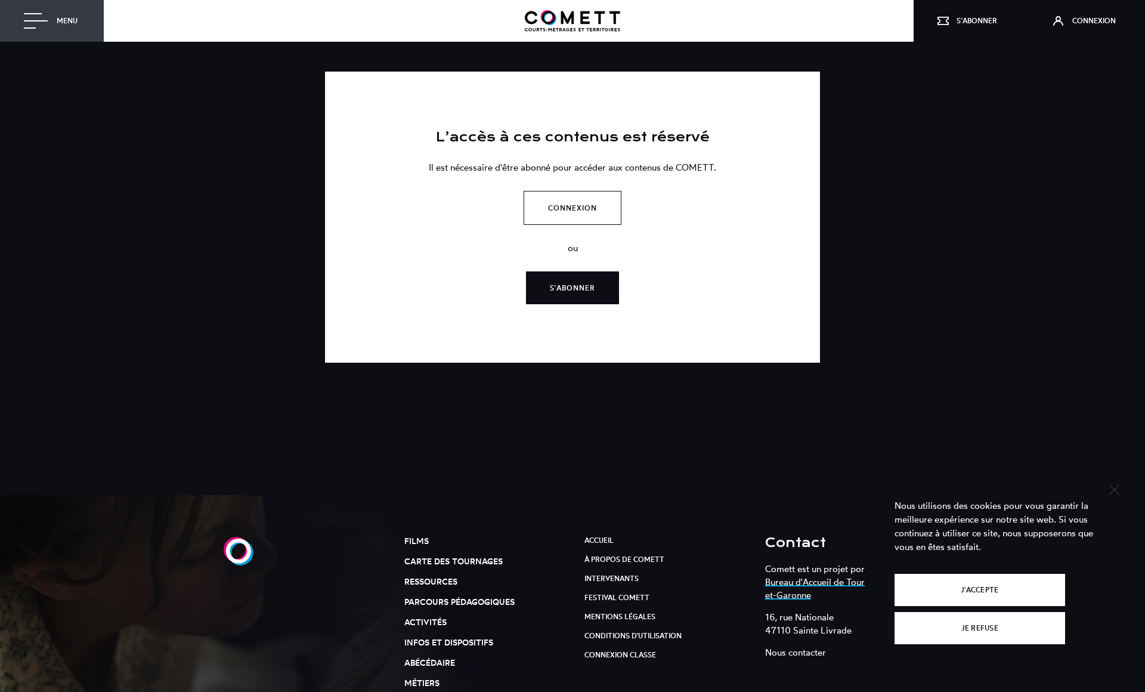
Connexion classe (620, 654)
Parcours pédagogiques (459, 602)
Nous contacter (795, 652)
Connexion (572, 207)
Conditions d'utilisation (633, 635)
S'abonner (572, 287)
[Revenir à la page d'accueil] (572, 21)
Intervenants (611, 578)
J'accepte (979, 589)
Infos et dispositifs (448, 642)
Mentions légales (619, 616)
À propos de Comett (624, 559)
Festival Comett (616, 597)
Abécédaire (429, 662)
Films (416, 541)
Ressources (430, 581)
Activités (425, 622)
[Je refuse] (1113, 488)
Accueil (599, 540)
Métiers (422, 683)
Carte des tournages (453, 561)
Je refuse (979, 627)
